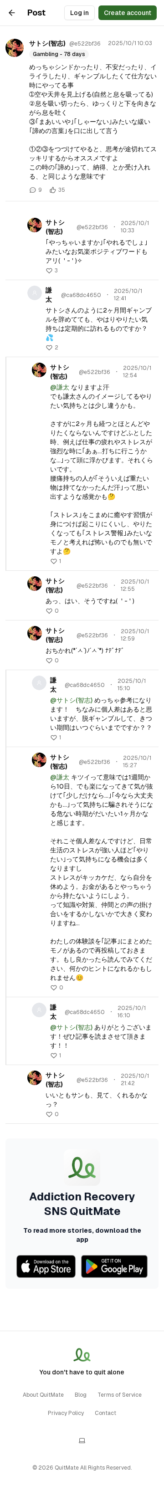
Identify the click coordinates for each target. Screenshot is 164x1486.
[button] (52, 270)
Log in (79, 13)
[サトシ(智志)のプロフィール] (14, 48)
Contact (105, 1413)
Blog (81, 1395)
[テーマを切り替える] (82, 1440)
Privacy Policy (66, 1413)
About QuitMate (43, 1395)
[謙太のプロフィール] (34, 293)
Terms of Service (119, 1395)
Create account (127, 13)
